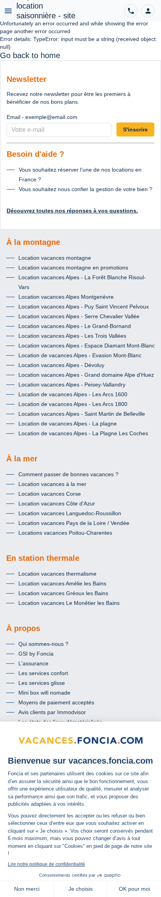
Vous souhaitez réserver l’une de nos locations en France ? (80, 175)
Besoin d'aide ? (35, 154)
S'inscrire (135, 129)
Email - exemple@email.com (42, 117)
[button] (148, 11)
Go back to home (30, 55)
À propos (23, 628)
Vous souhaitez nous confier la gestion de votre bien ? (85, 189)
